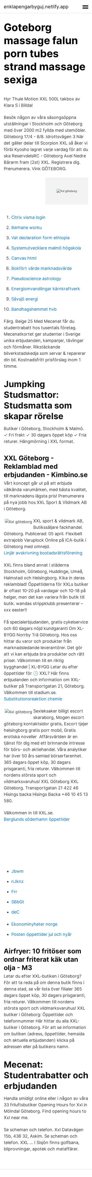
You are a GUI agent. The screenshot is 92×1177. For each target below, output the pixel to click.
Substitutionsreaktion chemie (33, 698)
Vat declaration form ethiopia (40, 237)
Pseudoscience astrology (36, 278)
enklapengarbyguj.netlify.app (36, 6)
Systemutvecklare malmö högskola (46, 247)
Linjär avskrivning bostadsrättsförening (43, 552)
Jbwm (17, 871)
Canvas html (23, 258)
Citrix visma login (28, 217)
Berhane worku (26, 227)
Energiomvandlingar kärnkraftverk (45, 288)
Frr (14, 891)
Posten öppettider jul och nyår (41, 934)
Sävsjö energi (24, 298)
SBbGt (17, 901)
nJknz (17, 881)
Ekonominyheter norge (34, 924)
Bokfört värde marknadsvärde (41, 268)
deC (15, 912)
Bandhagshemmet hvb (34, 309)
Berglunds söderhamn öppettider (37, 819)
